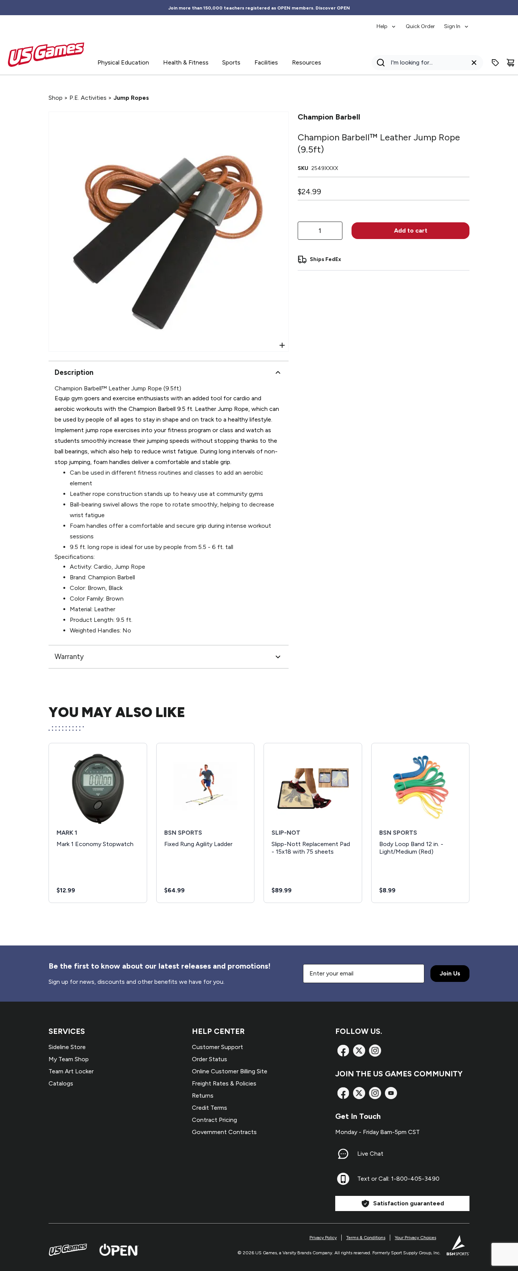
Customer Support (217, 1047)
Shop (56, 97)
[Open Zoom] (282, 345)
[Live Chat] (343, 1154)
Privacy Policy (323, 1237)
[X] (359, 1051)
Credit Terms (209, 1107)
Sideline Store (67, 1047)
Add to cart (410, 230)
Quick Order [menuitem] (420, 26)
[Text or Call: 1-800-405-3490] (343, 1179)
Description (74, 372)
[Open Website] (118, 1250)
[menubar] (423, 22)
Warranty (69, 656)
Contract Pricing (214, 1119)
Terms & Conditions (365, 1237)
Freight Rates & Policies (224, 1083)
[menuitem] (387, 22)
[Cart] (510, 62)
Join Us (450, 973)
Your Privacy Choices (415, 1237)
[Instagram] (375, 1051)
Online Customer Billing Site (229, 1071)
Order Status (209, 1059)
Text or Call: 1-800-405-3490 (398, 1178)
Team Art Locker (71, 1071)
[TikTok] (391, 1093)
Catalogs (61, 1083)
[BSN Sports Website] (458, 1245)
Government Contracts (224, 1132)
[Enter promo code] (495, 62)
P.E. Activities (88, 97)
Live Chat (370, 1153)
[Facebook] (343, 1051)
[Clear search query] (474, 62)
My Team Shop (69, 1059)
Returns (202, 1095)
